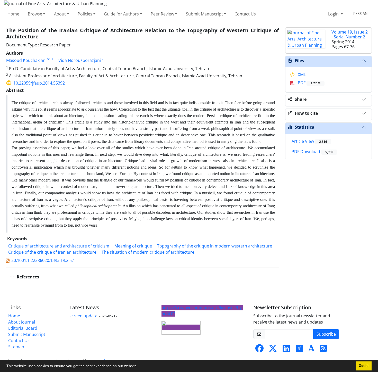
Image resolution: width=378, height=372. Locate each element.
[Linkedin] (286, 350)
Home (13, 14)
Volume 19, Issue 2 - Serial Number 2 (349, 34)
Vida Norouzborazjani (79, 60)
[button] (139, 366)
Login (334, 14)
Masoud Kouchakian (26, 60)
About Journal (21, 322)
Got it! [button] (363, 366)
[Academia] (311, 350)
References (27, 277)
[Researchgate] (299, 350)
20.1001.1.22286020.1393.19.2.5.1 (43, 260)
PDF (308, 83)
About (60, 14)
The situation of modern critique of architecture (148, 252)
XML (301, 74)
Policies (85, 14)
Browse (35, 14)
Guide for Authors (121, 14)
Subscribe (326, 334)
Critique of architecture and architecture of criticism (58, 246)
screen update (83, 316)
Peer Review (162, 14)
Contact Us (245, 14)
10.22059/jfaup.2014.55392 (39, 83)
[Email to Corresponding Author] (48, 59)
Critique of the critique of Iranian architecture (52, 252)
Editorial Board (22, 328)
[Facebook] (259, 350)
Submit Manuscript (204, 14)
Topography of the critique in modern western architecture (214, 246)
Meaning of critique (133, 246)
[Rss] (323, 350)
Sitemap (16, 347)
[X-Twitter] (273, 350)
